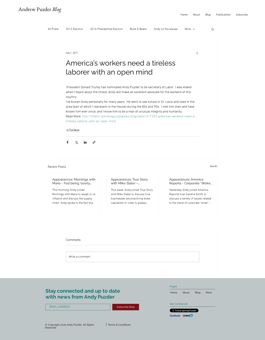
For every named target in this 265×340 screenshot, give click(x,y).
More (188, 29)
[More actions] (197, 53)
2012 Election (74, 29)
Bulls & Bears (138, 29)
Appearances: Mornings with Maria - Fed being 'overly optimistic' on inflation (74, 181)
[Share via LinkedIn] (85, 142)
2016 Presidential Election (106, 29)
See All (213, 166)
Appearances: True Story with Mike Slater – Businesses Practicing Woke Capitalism (129, 181)
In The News (73, 130)
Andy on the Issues (166, 29)
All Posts (53, 29)
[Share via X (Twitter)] (76, 142)
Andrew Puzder (39, 9)
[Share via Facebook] (67, 142)
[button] (212, 29)
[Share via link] (94, 142)
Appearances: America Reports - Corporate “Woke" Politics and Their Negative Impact (190, 181)
